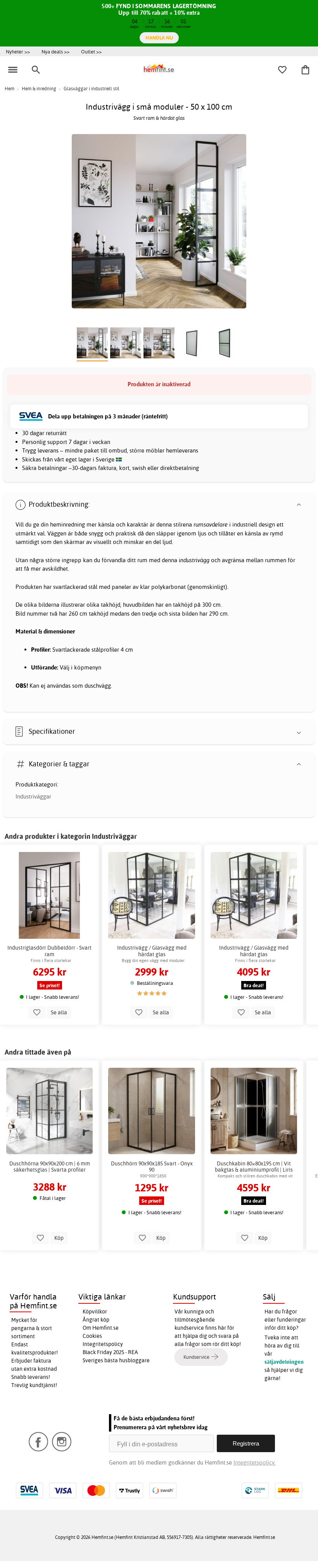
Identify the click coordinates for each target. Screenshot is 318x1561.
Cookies (92, 1335)
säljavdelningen (284, 1361)
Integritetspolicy (103, 1344)
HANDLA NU (159, 37)
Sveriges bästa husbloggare (116, 1360)
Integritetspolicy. (254, 1462)
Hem (9, 88)
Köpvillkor (95, 1311)
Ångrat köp (96, 1319)
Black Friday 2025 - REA (110, 1352)
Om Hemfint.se (101, 1327)
